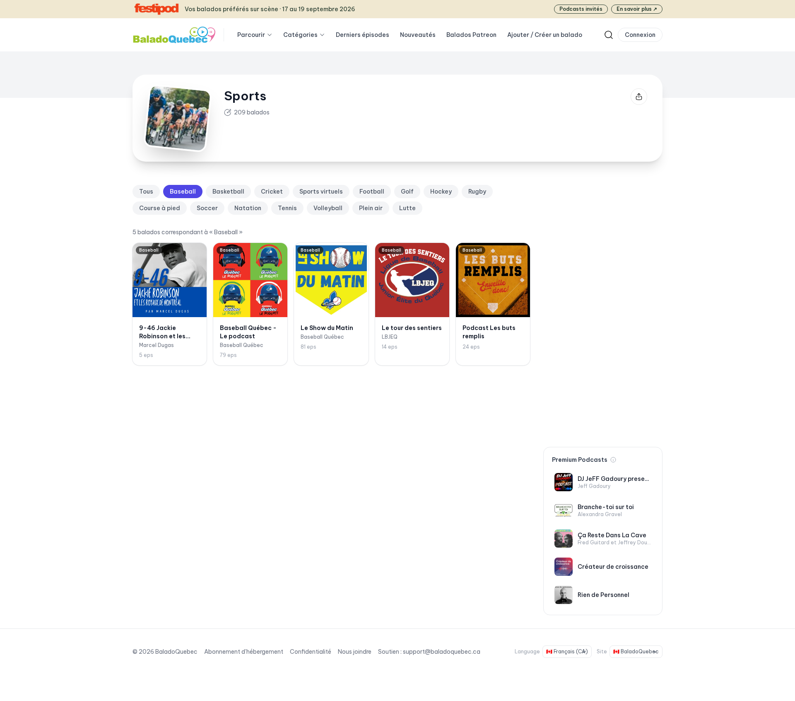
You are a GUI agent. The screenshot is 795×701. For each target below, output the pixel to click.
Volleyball (327, 208)
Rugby (477, 191)
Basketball (228, 191)
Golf (407, 191)
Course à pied (159, 208)
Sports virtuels (321, 191)
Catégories (300, 35)
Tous (146, 191)
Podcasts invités (580, 9)
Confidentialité (310, 651)
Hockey (441, 191)
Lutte (407, 208)
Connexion (640, 35)
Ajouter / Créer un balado (544, 35)
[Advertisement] (602, 309)
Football (371, 191)
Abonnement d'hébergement (243, 651)
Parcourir (251, 35)
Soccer (207, 208)
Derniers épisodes (362, 35)
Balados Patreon (471, 35)
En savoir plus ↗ (637, 9)
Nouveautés (418, 35)
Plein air (371, 208)
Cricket (272, 191)
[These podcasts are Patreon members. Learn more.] (613, 459)
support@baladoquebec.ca (441, 651)
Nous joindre (354, 651)
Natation (247, 208)
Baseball (183, 191)
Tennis (287, 208)
